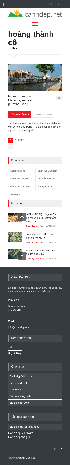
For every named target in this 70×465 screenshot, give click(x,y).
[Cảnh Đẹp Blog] (35, 17)
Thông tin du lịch (46, 186)
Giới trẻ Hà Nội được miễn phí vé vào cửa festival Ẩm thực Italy (41, 218)
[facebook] (3, 4)
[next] (22, 256)
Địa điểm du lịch (46, 178)
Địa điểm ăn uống (20, 402)
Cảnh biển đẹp (17, 171)
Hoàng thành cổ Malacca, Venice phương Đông (20, 100)
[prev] (22, 217)
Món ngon (15, 194)
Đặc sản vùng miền (20, 186)
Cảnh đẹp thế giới (19, 178)
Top (54, 449)
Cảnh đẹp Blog (27, 458)
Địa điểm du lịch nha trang (24, 426)
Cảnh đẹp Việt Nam (20, 114)
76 (59, 98)
